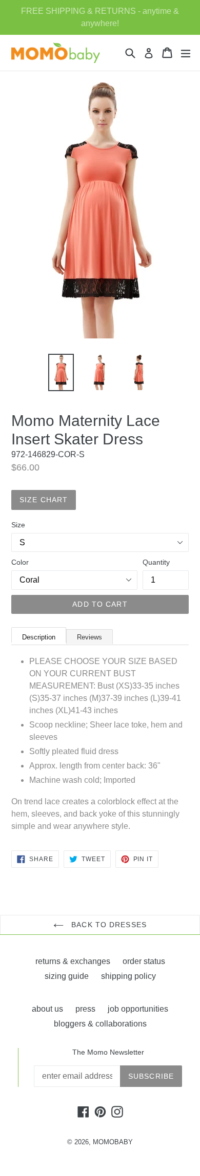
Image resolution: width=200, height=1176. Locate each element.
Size (18, 525)
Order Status (144, 961)
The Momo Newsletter (108, 1052)
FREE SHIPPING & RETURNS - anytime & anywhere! (100, 17)
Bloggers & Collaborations (100, 1023)
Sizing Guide (67, 976)
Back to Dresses (108, 925)
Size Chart (43, 500)
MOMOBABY (113, 1142)
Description (38, 637)
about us (47, 1008)
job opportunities (138, 1008)
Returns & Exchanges (72, 961)
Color (20, 562)
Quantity (156, 562)
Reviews (89, 637)
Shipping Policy (128, 976)
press (85, 1008)
